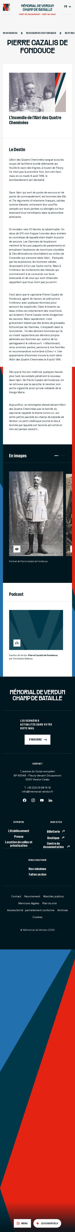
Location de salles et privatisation (18, 843)
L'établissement (18, 831)
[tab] (22, 1223)
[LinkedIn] (50, 801)
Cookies (37, 917)
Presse (18, 836)
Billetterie (53, 831)
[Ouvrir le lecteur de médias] (17, 549)
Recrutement (32, 896)
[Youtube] (42, 801)
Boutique (53, 838)
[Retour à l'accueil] (6, 7)
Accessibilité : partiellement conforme (30, 910)
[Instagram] (33, 801)
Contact (16, 896)
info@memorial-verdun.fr (37, 791)
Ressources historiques (41, 33)
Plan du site (49, 903)
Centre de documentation (53, 845)
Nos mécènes (37, 869)
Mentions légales (28, 903)
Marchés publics (53, 896)
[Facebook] (24, 801)
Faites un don (37, 874)
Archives (62, 910)
